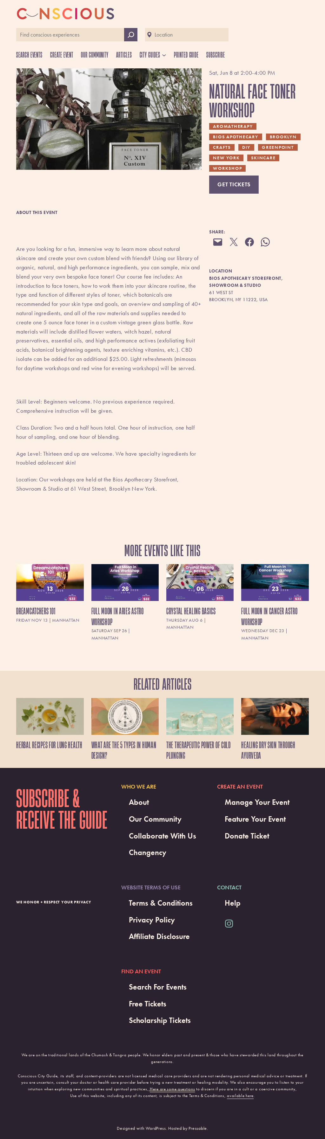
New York (226, 158)
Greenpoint (278, 147)
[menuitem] (49, 603)
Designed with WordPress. (142, 1128)
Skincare (263, 158)
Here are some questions (172, 1089)
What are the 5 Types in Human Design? (123, 750)
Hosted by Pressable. (188, 1128)
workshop (227, 168)
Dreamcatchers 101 (35, 611)
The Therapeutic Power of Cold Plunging (198, 750)
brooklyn (283, 137)
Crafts (222, 147)
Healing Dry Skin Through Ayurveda (268, 750)
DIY (246, 147)
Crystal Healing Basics (191, 611)
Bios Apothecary (235, 137)
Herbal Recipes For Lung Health (49, 745)
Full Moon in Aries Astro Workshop (117, 616)
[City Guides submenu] (164, 55)
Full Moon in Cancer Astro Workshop (269, 616)
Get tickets (233, 184)
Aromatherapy (233, 126)
